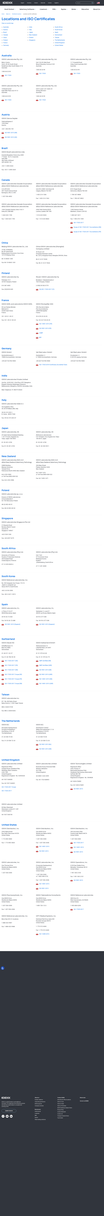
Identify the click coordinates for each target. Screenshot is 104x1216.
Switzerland (58, 35)
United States (59, 45)
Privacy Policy (60, 1109)
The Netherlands (60, 40)
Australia (6, 27)
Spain (56, 32)
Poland (31, 37)
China (5, 37)
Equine (36, 1117)
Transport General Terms (63, 1115)
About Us (8, 14)
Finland (5, 40)
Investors (29, 2)
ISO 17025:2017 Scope (9, 787)
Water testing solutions (40, 1119)
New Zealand (33, 35)
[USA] (98, 3)
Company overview (39, 1105)
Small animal (38, 1111)
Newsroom (82, 1097)
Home (3, 14)
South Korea (58, 29)
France (5, 42)
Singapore (32, 40)
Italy (30, 29)
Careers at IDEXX (84, 1101)
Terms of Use (60, 1101)
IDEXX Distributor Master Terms (64, 1107)
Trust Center (60, 1117)
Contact (36, 2)
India (30, 27)
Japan (31, 32)
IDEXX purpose (38, 1103)
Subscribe (43, 2)
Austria (5, 29)
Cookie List (60, 1113)
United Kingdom (60, 42)
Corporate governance (40, 1101)
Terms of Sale (60, 1103)
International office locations (64, 1099)
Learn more (9, 1111)
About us (37, 1097)
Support (22, 2)
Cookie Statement (61, 1111)
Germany (6, 45)
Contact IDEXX (61, 1097)
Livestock (37, 1113)
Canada (5, 35)
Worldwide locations (16, 14)
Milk (36, 1115)
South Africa (58, 27)
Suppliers (57, 2)
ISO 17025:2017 (7, 791)
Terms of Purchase (61, 1105)
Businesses (38, 1109)
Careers (50, 2)
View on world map (7, 23)
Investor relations (39, 1099)
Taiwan (57, 37)
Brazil (5, 32)
